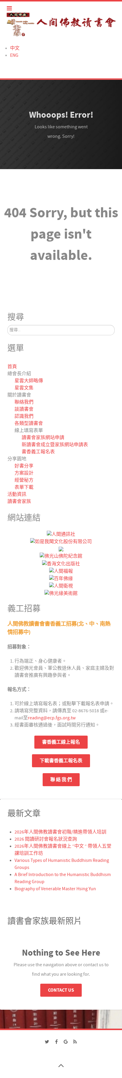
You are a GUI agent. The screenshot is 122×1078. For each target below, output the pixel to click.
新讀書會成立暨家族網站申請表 (55, 444)
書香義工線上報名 (61, 742)
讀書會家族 (19, 501)
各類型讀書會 (29, 423)
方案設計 (24, 473)
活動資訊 (16, 494)
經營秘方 (24, 480)
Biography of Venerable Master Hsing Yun (55, 888)
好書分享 (24, 466)
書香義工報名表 (38, 451)
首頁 (12, 366)
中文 (15, 48)
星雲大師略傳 (29, 380)
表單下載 (24, 487)
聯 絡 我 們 (61, 779)
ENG (14, 55)
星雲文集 (24, 388)
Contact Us (61, 990)
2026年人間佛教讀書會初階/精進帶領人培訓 (60, 832)
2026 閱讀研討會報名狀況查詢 (46, 839)
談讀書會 (24, 409)
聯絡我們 (24, 402)
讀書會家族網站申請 (43, 437)
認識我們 (24, 416)
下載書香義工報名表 (61, 760)
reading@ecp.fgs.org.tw (52, 718)
